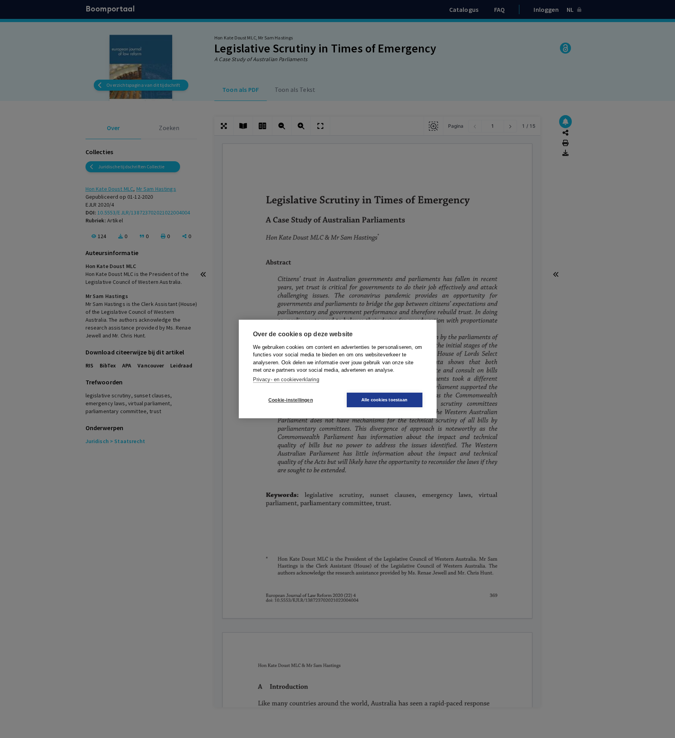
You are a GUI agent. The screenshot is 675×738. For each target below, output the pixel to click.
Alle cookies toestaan (384, 399)
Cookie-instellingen (290, 400)
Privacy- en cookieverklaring (286, 379)
